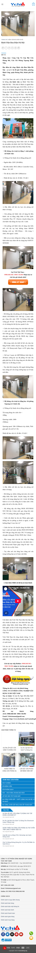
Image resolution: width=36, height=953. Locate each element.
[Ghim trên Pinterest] (15, 47)
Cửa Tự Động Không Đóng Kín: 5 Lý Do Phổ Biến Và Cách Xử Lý (19, 843)
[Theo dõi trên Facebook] (3, 934)
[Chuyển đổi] (34, 783)
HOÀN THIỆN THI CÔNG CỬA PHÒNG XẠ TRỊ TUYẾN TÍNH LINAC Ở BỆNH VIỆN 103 (19, 828)
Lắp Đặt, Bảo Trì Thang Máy (11, 796)
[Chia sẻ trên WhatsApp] (2, 47)
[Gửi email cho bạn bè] (12, 47)
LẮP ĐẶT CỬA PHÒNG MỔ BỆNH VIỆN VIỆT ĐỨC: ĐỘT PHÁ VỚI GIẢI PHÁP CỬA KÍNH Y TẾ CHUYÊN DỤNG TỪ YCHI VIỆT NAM (26, 770)
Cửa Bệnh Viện (7, 786)
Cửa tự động (6, 783)
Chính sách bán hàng (7, 903)
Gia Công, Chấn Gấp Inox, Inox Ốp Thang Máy (17, 805)
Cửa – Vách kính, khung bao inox (13, 793)
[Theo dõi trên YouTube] (21, 934)
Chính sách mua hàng (7, 920)
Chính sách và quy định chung (10, 900)
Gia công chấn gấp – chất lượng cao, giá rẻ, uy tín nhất (16, 800)
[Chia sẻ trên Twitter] (9, 47)
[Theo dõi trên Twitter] (8, 934)
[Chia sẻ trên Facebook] (6, 47)
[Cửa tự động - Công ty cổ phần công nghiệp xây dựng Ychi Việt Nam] (18, 4)
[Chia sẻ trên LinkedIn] (18, 47)
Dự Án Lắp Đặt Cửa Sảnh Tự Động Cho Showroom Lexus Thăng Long (18, 821)
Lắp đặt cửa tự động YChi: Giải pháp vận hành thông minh (17, 836)
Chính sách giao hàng (7, 916)
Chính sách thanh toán (8, 913)
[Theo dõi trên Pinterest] (17, 934)
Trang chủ (4, 39)
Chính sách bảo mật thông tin (10, 906)
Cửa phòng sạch (7, 789)
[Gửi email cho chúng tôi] (12, 934)
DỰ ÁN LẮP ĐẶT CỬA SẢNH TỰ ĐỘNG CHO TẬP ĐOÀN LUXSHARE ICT (17, 814)
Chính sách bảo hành (7, 910)
